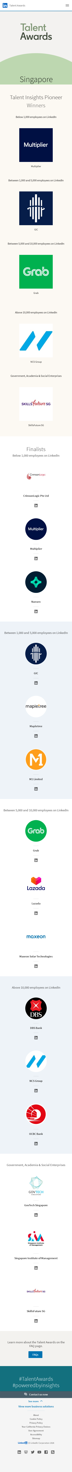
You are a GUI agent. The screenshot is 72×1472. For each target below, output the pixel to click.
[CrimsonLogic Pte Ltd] (36, 505)
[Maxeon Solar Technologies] (36, 966)
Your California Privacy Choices (36, 1426)
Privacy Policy (36, 1422)
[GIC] (36, 683)
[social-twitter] (32, 1452)
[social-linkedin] (19, 1452)
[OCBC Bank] (36, 1143)
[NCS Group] (36, 1090)
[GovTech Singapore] (36, 1215)
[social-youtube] (39, 1452)
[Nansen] (36, 611)
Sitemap (36, 1438)
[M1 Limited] (36, 789)
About (36, 1415)
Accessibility (36, 1434)
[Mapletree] (36, 736)
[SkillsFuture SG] (36, 1320)
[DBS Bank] (36, 1037)
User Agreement (36, 1430)
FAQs (35, 1354)
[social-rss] (52, 1452)
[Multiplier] (36, 558)
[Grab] (36, 860)
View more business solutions (36, 1406)
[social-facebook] (46, 1452)
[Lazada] (36, 913)
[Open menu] (67, 5)
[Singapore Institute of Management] (36, 1268)
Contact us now (38, 1394)
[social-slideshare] (26, 1452)
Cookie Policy (36, 1419)
